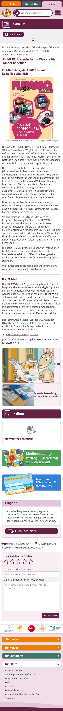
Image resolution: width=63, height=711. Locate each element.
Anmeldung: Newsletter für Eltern (23, 694)
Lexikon (9, 682)
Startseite (11, 47)
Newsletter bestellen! (19, 439)
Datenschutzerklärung (42, 520)
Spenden (10, 698)
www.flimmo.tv (37, 269)
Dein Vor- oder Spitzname (18, 569)
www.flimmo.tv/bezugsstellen (43, 257)
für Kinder (11, 4)
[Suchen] (17, 13)
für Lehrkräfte (31, 4)
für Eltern (52, 4)
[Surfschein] (31, 484)
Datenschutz (12, 690)
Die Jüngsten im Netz (16, 678)
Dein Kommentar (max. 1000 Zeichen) (24, 579)
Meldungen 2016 (26, 51)
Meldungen (41, 47)
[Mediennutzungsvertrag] (31, 458)
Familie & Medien (14, 670)
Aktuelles (26, 47)
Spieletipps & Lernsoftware (20, 674)
